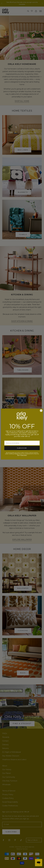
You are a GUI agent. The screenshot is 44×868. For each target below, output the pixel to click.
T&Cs (18, 455)
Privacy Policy (24, 455)
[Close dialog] (41, 410)
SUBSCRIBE (22, 448)
